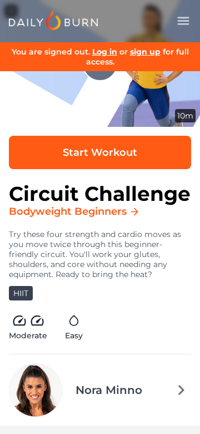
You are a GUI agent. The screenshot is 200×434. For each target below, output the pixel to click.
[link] (53, 20)
